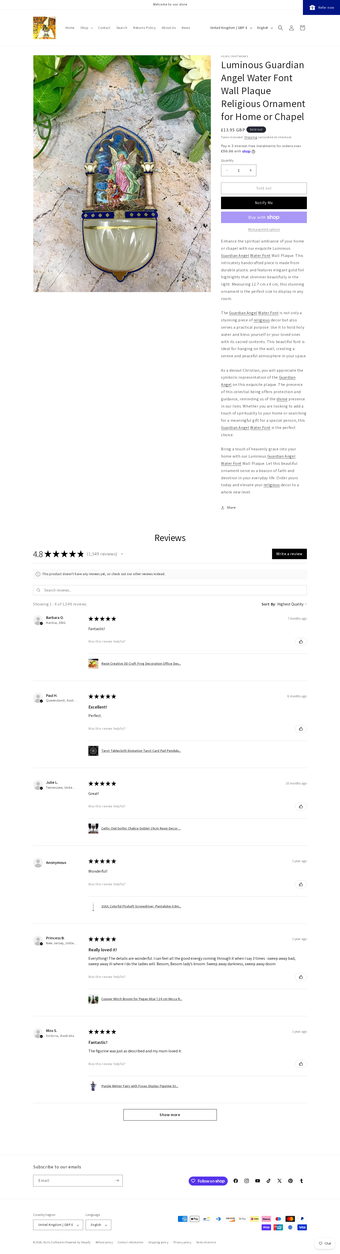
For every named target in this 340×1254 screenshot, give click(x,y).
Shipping (250, 137)
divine (282, 399)
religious (262, 320)
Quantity (227, 160)
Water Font (260, 255)
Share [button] (231, 507)
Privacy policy (182, 1242)
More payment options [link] (264, 229)
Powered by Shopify (78, 1242)
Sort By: (269, 604)
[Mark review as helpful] (301, 642)
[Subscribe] (117, 1180)
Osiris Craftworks (54, 1242)
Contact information (130, 1242)
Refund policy (104, 1242)
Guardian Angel (235, 255)
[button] (86, 27)
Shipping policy (158, 1242)
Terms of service (206, 1242)
